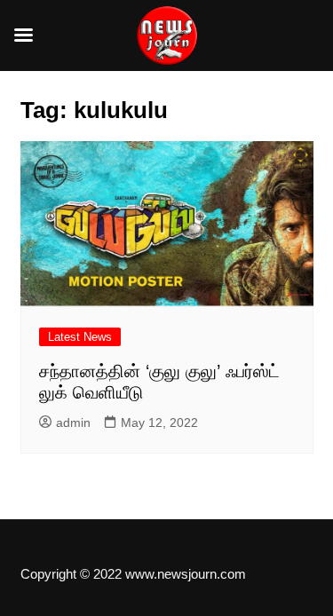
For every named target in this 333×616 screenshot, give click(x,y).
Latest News (80, 337)
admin (73, 422)
